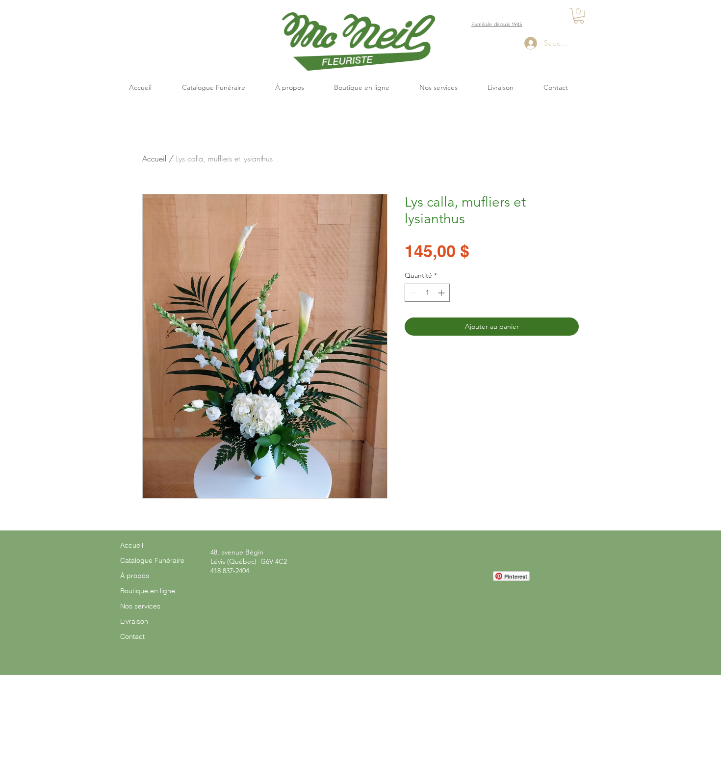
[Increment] (442, 292)
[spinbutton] (427, 292)
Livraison (134, 621)
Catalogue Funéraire (152, 560)
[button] (578, 16)
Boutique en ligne (147, 590)
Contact (132, 636)
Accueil (154, 158)
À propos (134, 575)
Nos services (140, 606)
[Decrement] (412, 292)
